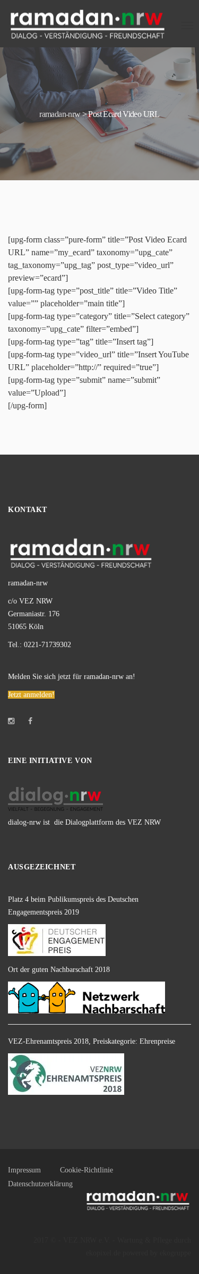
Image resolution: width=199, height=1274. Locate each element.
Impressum (24, 1170)
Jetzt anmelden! (31, 695)
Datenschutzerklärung (40, 1184)
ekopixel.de (103, 1253)
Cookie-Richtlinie (86, 1170)
